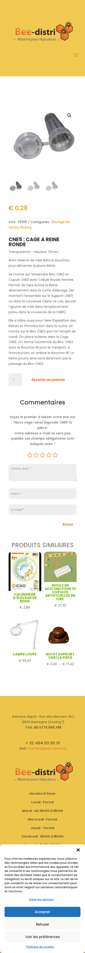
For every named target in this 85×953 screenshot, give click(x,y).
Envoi (68, 524)
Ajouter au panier (48, 379)
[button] (78, 850)
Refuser (42, 924)
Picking (26, 227)
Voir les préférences (42, 936)
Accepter (42, 912)
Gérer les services (41, 899)
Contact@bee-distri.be (46, 748)
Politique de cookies (40, 947)
